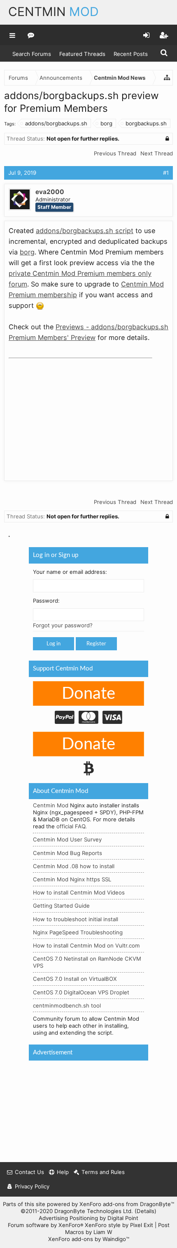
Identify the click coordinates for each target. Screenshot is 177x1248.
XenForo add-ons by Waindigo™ (88, 1239)
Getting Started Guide (61, 905)
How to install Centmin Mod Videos (79, 892)
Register (96, 644)
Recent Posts (131, 54)
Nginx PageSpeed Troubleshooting (78, 932)
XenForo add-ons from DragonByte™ (126, 1204)
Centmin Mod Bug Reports (67, 852)
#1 (166, 172)
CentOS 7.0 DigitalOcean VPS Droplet (81, 992)
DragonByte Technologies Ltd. (93, 1211)
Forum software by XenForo (45, 1225)
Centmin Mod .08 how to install (73, 866)
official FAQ (70, 826)
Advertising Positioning (68, 1218)
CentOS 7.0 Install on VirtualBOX (75, 978)
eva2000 (49, 192)
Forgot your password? (63, 625)
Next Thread (156, 153)
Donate (88, 694)
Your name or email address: (70, 571)
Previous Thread (115, 153)
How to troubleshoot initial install (75, 918)
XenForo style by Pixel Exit (119, 1225)
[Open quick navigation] (167, 77)
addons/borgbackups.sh (56, 123)
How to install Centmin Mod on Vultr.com (86, 945)
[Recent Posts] (31, 35)
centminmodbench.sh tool (67, 1005)
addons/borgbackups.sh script (84, 230)
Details (145, 1211)
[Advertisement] (70, 413)
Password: (46, 600)
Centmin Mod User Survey (67, 839)
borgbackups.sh (146, 123)
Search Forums (31, 54)
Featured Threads (82, 54)
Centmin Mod (50, 805)
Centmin (53, 11)
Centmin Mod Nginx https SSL (72, 879)
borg (106, 123)
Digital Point (122, 1218)
